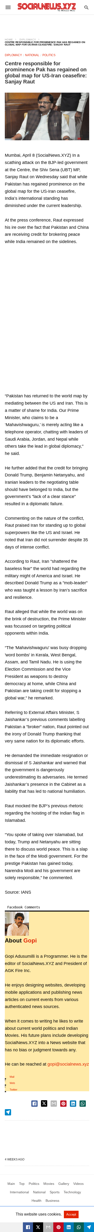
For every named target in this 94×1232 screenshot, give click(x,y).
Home (9, 39)
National (32, 55)
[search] (86, 7)
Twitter (13, 1089)
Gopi (30, 940)
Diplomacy (28, 39)
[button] (47, 116)
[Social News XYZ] (46, 7)
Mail (12, 1076)
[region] (47, 23)
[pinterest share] (63, 1103)
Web (12, 1083)
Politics (48, 55)
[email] (48, 1227)
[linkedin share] (73, 1103)
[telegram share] (8, 1112)
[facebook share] (34, 1103)
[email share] (54, 1103)
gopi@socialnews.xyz (68, 1064)
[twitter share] (44, 1103)
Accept (71, 1214)
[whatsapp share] (83, 1103)
